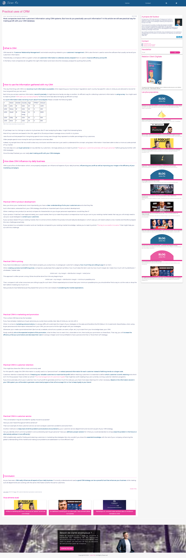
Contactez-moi (147, 43)
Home (127, 3)
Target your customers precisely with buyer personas (96, 148)
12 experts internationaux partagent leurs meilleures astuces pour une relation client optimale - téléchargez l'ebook (161, 88)
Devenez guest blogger (149, 44)
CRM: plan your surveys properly (27, 96)
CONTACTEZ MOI (66, 548)
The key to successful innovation (108, 225)
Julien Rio (92, 555)
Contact (148, 3)
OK (175, 52)
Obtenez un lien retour (149, 46)
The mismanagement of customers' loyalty (50, 377)
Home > (5, 16)
